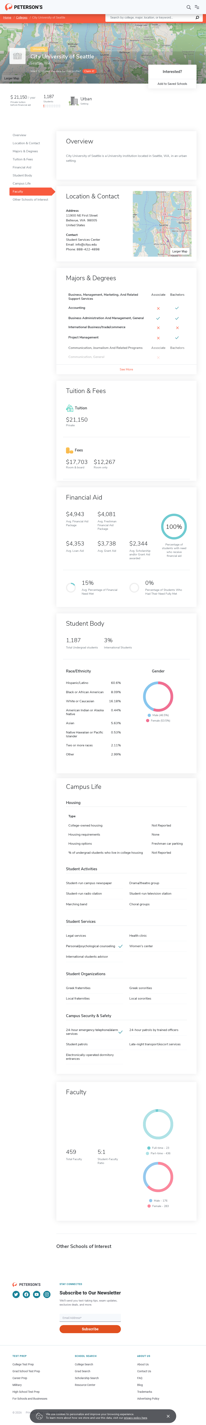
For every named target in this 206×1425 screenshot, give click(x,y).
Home (7, 18)
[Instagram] (46, 1294)
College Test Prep (23, 1364)
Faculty (18, 191)
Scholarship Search (87, 1378)
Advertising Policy (148, 1398)
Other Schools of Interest (30, 199)
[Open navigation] (197, 7)
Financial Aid (22, 167)
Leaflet (158, 25)
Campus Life (22, 183)
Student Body (22, 175)
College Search (84, 1364)
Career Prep (19, 1378)
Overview (19, 135)
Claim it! (89, 71)
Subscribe (90, 1329)
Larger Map (11, 78)
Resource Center (85, 1385)
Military (17, 1385)
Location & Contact (26, 143)
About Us (143, 1364)
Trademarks (144, 1391)
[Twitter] (16, 1294)
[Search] (189, 7)
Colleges (21, 18)
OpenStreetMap (179, 25)
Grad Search (82, 1371)
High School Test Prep (26, 1391)
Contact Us (144, 1371)
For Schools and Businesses (29, 1398)
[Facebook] (26, 1294)
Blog (140, 1385)
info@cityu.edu (86, 244)
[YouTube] (36, 1294)
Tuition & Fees (23, 159)
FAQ (139, 1378)
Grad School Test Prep (26, 1371)
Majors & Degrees (25, 151)
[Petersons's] (24, 7)
